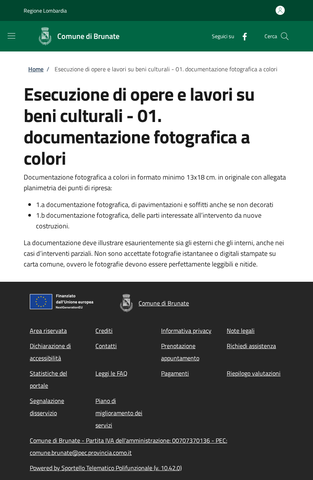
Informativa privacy (186, 330)
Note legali (241, 330)
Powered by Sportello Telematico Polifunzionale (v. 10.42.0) (106, 467)
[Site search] (284, 36)
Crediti (104, 330)
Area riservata (48, 330)
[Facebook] (241, 36)
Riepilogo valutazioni (254, 373)
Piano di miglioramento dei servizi (118, 413)
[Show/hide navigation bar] (11, 36)
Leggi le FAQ (111, 373)
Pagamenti (175, 373)
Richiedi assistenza (251, 345)
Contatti (106, 345)
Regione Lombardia (45, 10)
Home (36, 69)
